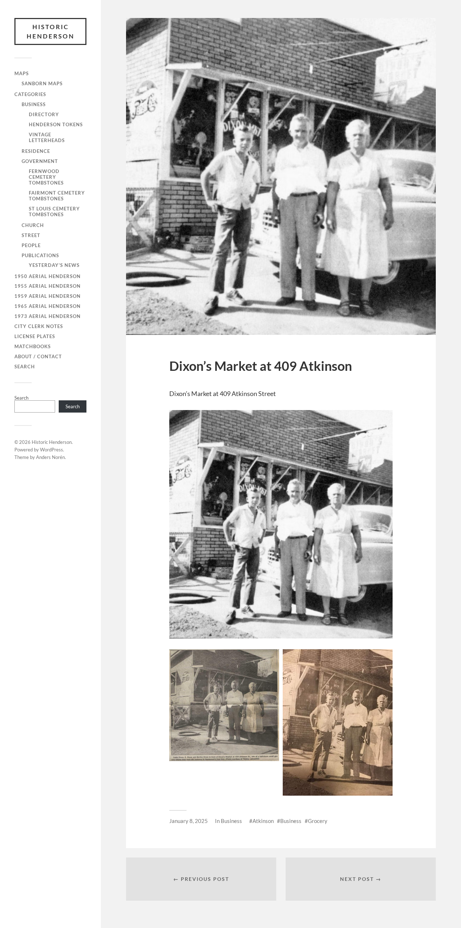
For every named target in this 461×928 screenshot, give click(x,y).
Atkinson (263, 821)
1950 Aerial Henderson (47, 276)
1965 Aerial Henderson (47, 306)
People (31, 245)
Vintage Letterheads (47, 137)
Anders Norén (50, 457)
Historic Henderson (51, 31)
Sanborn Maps (42, 83)
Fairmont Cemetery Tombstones (57, 195)
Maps (21, 73)
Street (31, 235)
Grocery (317, 821)
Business (34, 104)
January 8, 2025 (188, 821)
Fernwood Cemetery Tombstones (46, 177)
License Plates (34, 336)
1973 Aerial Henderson (47, 316)
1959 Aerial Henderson (47, 296)
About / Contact (38, 356)
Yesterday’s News (54, 265)
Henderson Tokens (56, 124)
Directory (44, 114)
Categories (30, 94)
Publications (40, 255)
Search (24, 366)
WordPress (51, 449)
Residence (36, 151)
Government (40, 161)
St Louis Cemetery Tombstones (54, 211)
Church (33, 225)
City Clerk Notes (38, 326)
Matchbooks (32, 346)
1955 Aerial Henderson (47, 286)
